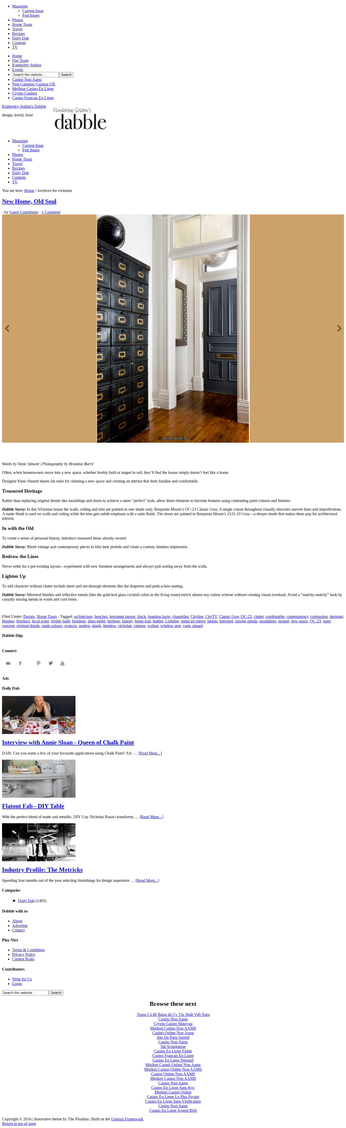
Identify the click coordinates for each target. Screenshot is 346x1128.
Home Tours (22, 24)
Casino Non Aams (27, 79)
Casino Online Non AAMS (173, 1074)
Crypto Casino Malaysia (173, 1024)
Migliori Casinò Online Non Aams (173, 1065)
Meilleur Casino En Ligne (33, 88)
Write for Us (22, 979)
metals (212, 621)
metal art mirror (193, 621)
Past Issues (31, 15)
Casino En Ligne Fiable (173, 1051)
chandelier (180, 616)
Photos (17, 20)
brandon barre (159, 616)
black (141, 616)
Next (339, 329)
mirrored (226, 621)
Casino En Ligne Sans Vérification (173, 1101)
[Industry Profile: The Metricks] (38, 860)
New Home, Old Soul (29, 201)
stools (96, 625)
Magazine (20, 6)
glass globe (96, 621)
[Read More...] (150, 753)
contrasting (319, 616)
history (127, 621)
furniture (79, 621)
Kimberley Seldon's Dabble (24, 106)
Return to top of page (19, 1123)
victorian (125, 625)
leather (158, 621)
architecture (83, 616)
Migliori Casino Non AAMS (173, 1028)
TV (15, 47)
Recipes (18, 33)
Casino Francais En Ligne (33, 98)
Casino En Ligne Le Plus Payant (173, 1097)
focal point (40, 621)
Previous (7, 329)
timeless (109, 625)
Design (29, 616)
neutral (283, 621)
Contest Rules (23, 959)
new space (299, 621)
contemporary (297, 616)
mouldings (267, 621)
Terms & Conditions (28, 950)
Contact (18, 930)
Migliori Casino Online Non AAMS (173, 1069)
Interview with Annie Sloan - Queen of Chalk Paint (68, 742)
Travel (17, 29)
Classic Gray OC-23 (235, 616)
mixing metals (246, 621)
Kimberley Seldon (26, 65)
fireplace (23, 621)
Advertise (20, 925)
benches (100, 616)
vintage (139, 625)
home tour (143, 621)
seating (84, 625)
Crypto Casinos (24, 93)
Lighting (172, 621)
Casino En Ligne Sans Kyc (173, 1087)
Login (17, 983)
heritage (113, 621)
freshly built (60, 621)
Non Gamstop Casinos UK (33, 84)
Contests (19, 43)
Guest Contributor (23, 212)
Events (17, 69)
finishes (8, 621)
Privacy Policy (23, 954)
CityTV (211, 616)
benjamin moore (122, 616)
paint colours (52, 625)
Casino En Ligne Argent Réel (173, 1110)
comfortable (274, 616)
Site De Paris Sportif (173, 1037)
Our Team (20, 60)
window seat (170, 625)
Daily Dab (20, 38)
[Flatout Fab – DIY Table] (38, 796)
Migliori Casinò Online (173, 1092)
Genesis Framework (127, 1119)
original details (28, 625)
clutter (258, 616)
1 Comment (51, 212)
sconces (70, 625)
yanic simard (193, 625)
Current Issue (33, 11)
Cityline (196, 616)
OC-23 (315, 621)
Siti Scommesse (173, 1046)
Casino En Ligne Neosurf (173, 1060)
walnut (152, 625)
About (17, 921)
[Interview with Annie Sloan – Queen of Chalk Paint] (38, 732)
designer (336, 616)
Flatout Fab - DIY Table (33, 806)
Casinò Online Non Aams (173, 1033)
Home (17, 56)
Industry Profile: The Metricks (42, 869)
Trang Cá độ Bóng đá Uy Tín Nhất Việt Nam (173, 1014)
